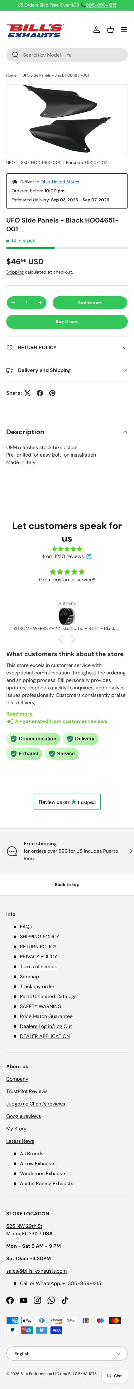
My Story (16, 1128)
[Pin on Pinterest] (52, 393)
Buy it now (67, 321)
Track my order (37, 986)
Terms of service (38, 966)
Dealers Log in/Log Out (46, 1026)
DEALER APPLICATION (45, 1036)
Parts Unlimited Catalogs (48, 996)
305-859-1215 (84, 1283)
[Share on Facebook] (40, 393)
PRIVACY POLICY (38, 956)
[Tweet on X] (27, 393)
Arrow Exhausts (37, 1163)
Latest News (20, 1141)
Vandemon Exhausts (43, 1173)
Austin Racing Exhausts (46, 1183)
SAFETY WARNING (40, 1006)
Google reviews (23, 1116)
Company (17, 1079)
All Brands (31, 1153)
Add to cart (90, 302)
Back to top (67, 884)
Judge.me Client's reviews (35, 1103)
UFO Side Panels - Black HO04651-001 (55, 75)
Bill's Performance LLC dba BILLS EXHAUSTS (59, 1373)
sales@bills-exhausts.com (36, 1271)
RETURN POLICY (38, 946)
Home (11, 75)
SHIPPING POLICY (39, 936)
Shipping (15, 272)
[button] (110, 29)
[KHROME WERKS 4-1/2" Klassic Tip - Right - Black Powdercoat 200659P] (67, 616)
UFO (10, 162)
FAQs (26, 926)
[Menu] (124, 29)
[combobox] (67, 55)
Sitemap (29, 976)
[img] (67, 549)
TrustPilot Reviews (27, 1091)
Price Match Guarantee (46, 1016)
